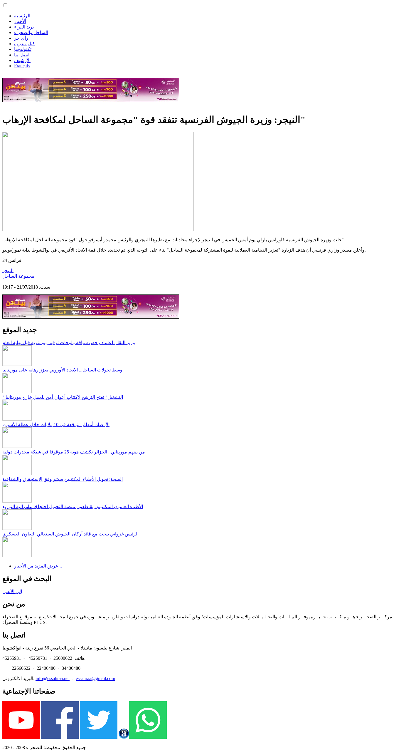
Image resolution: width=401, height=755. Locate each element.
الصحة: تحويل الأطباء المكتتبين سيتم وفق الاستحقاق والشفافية (62, 479)
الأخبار (20, 21)
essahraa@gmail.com (95, 678)
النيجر (8, 270)
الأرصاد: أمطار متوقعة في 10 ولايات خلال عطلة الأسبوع (55, 424)
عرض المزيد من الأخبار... (38, 565)
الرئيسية (22, 15)
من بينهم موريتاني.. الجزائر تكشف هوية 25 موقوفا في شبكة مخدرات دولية (73, 451)
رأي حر (21, 38)
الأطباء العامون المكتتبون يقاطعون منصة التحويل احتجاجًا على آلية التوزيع (72, 506)
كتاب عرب (24, 43)
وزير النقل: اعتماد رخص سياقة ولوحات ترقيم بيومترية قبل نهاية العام (68, 342)
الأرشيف (22, 60)
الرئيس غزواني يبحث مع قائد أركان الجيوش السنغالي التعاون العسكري (70, 533)
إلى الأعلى (12, 591)
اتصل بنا (21, 54)
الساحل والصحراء (31, 32)
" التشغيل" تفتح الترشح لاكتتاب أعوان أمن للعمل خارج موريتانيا (62, 397)
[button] (5, 5)
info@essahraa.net (53, 678)
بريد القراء (24, 26)
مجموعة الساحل (18, 276)
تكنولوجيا (22, 49)
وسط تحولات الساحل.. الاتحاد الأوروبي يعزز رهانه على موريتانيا (62, 369)
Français (22, 65)
